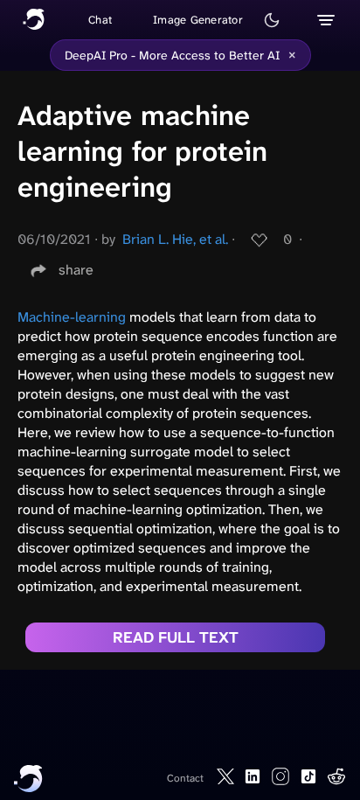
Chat (100, 19)
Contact (185, 778)
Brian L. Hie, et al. (175, 239)
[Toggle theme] (272, 20)
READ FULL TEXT (176, 637)
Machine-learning (71, 317)
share (76, 270)
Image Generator (198, 19)
